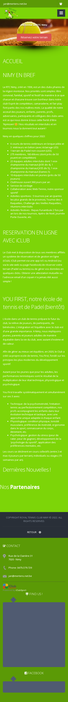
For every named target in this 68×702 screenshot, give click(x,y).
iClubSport (21, 590)
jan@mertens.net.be (20, 576)
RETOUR (32, 532)
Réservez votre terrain (34, 37)
